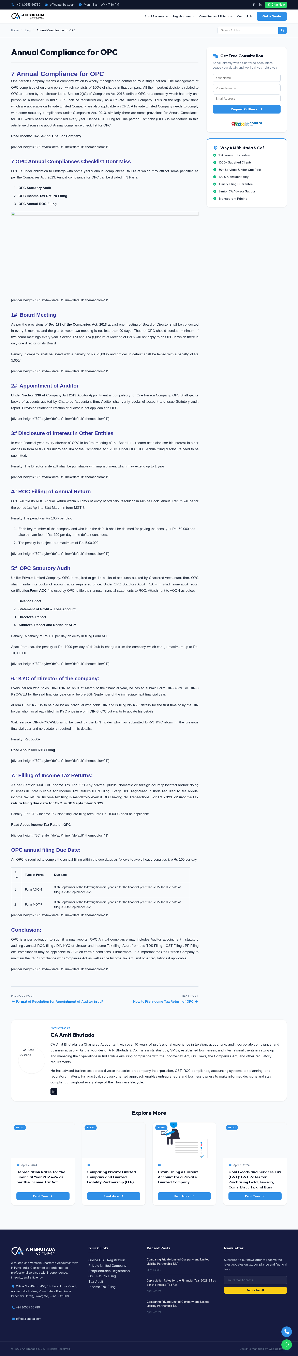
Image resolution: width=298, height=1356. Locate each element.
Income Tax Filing (102, 1287)
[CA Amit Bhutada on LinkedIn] (53, 1091)
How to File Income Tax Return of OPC (163, 1001)
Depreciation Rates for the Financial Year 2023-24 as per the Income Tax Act (40, 1177)
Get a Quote (271, 16)
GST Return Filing (102, 1276)
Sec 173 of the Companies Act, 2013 (77, 324)
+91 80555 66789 (28, 4)
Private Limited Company (107, 1266)
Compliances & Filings (214, 16)
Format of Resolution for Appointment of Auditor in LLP (59, 1001)
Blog (28, 30)
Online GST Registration (106, 1260)
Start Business (154, 16)
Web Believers (278, 1348)
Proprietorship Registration (109, 1271)
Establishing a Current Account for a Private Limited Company (178, 1177)
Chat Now (278, 4)
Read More (40, 1196)
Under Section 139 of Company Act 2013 (43, 395)
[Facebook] (253, 4)
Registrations (182, 16)
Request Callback (244, 109)
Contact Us (244, 16)
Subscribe (253, 1290)
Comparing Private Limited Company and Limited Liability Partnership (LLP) (111, 1177)
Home (15, 30)
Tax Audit (95, 1282)
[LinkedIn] (260, 4)
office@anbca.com (62, 4)
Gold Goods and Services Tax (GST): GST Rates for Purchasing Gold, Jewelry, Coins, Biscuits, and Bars (254, 1179)
